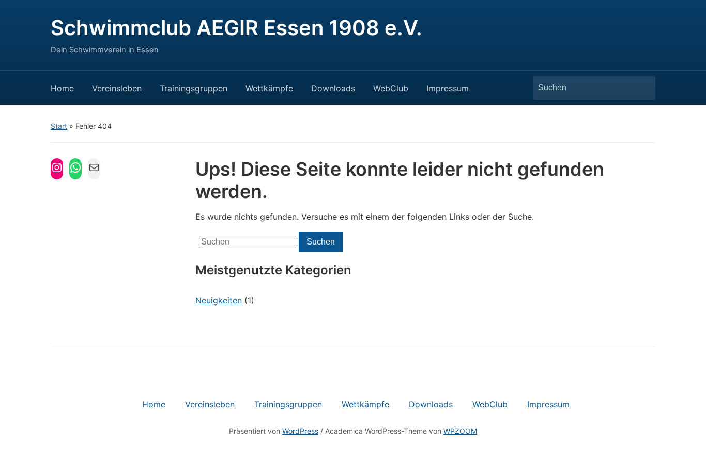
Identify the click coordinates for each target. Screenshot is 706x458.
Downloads (333, 88)
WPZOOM (460, 430)
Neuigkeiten (218, 300)
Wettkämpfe (269, 88)
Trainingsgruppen (193, 88)
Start (59, 125)
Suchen (642, 88)
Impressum (447, 88)
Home (62, 88)
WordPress (300, 430)
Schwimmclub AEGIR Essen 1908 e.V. (236, 27)
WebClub (390, 88)
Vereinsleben (117, 88)
